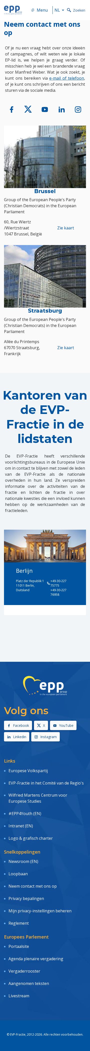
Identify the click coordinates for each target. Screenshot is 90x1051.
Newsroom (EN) (23, 861)
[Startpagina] (13, 10)
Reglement (18, 923)
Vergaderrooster (24, 971)
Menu (42, 10)
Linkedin (19, 736)
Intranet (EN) (20, 826)
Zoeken (79, 10)
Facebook (21, 725)
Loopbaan (18, 874)
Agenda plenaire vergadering (35, 959)
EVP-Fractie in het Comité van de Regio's (46, 783)
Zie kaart (65, 228)
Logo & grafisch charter (30, 838)
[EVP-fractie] (12, 109)
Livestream (18, 996)
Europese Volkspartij (28, 770)
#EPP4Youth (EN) (24, 813)
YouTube (66, 725)
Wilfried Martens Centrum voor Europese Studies (37, 798)
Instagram (48, 736)
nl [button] (57, 10)
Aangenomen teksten (28, 983)
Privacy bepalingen (26, 898)
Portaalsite (18, 946)
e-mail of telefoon (66, 78)
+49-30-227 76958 (58, 592)
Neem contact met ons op (32, 886)
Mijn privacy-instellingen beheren (40, 911)
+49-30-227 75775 (58, 583)
